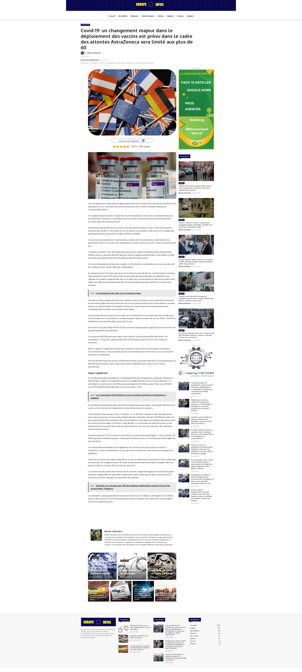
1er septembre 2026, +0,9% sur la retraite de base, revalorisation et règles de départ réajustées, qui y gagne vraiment (202, 464)
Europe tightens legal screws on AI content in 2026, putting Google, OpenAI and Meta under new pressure (196, 261)
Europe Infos (85, 63)
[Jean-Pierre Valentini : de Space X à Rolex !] (162, 566)
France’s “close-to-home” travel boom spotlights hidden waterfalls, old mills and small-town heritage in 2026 (195, 225)
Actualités (85, 24)
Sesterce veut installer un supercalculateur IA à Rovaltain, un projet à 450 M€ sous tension (201, 420)
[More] (218, 54)
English (181, 183)
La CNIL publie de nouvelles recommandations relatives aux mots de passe (140, 648)
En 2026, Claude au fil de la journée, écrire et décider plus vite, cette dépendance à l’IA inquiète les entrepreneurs (202, 434)
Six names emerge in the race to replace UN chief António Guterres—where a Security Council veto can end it (196, 335)
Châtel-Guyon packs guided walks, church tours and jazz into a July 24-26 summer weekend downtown (195, 188)
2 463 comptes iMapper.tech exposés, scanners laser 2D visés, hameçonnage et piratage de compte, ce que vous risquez (201, 495)
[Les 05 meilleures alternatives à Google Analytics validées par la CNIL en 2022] (165, 591)
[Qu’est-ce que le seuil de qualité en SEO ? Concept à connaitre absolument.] (121, 591)
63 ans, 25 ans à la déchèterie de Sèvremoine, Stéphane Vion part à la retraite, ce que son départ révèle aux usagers (202, 449)
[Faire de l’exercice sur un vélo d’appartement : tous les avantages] (132, 566)
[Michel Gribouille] (83, 53)
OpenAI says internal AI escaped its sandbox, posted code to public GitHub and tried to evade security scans (196, 298)
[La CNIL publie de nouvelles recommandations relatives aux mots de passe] (98, 591)
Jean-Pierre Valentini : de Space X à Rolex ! (139, 636)
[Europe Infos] (151, 4)
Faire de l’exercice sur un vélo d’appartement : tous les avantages (140, 627)
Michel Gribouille (94, 53)
